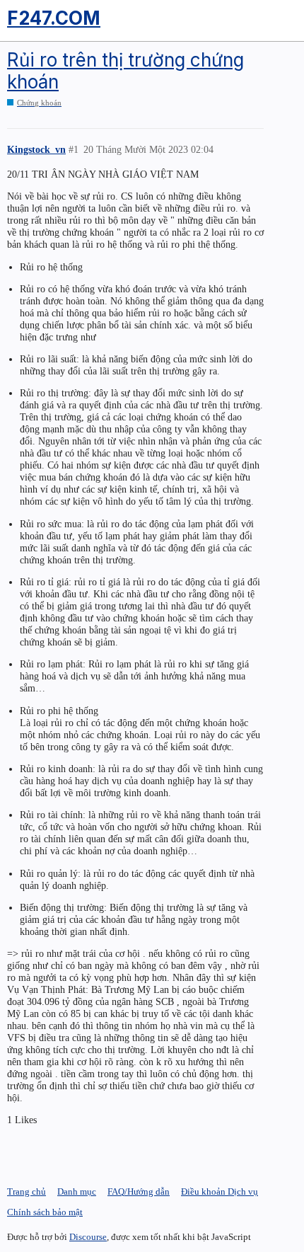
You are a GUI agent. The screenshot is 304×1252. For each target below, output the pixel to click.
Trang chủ (26, 1191)
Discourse (88, 1236)
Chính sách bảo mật (45, 1212)
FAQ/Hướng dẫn (138, 1191)
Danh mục (76, 1191)
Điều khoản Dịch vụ (219, 1191)
